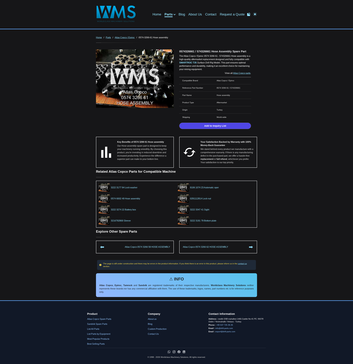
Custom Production (157, 329)
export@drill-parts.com (225, 331)
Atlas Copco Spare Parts (99, 319)
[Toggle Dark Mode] (255, 13)
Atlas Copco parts (241, 73)
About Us (195, 14)
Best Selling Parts (96, 344)
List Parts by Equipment (98, 334)
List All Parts (93, 329)
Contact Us (153, 334)
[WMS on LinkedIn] (184, 352)
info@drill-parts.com (224, 328)
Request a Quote (232, 14)
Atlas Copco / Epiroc (125, 37)
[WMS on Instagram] (174, 352)
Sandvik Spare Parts (97, 324)
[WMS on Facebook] (179, 352)
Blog (182, 14)
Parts (169, 14)
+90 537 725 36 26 (224, 325)
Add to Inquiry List (215, 125)
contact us (242, 263)
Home (157, 14)
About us (152, 319)
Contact (210, 14)
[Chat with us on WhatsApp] (169, 352)
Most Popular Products (98, 339)
